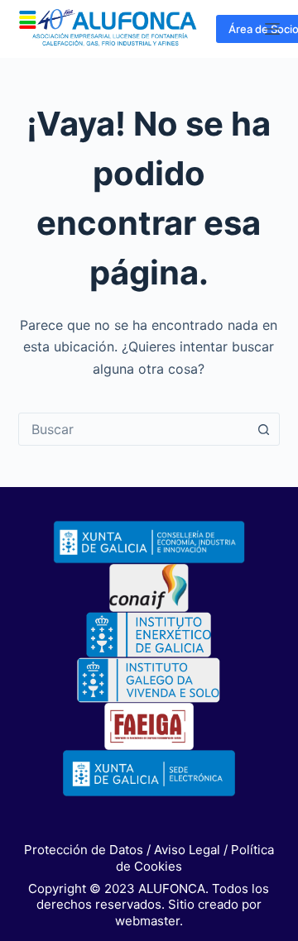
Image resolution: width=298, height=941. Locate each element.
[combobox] (133, 429)
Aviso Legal (187, 849)
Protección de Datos (83, 849)
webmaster (147, 921)
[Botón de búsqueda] (263, 429)
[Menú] (272, 28)
